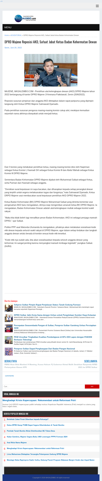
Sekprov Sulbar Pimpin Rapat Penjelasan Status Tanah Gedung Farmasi (47, 305)
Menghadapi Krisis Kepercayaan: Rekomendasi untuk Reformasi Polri (39, 400)
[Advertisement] (51, 140)
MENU (7, 27)
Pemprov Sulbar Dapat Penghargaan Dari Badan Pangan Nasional (44, 349)
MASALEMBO (51, 478)
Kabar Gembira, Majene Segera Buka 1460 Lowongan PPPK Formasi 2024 (37, 437)
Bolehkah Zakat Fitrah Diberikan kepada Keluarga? (27, 419)
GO (92, 386)
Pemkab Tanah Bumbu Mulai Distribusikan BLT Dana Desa (31, 431)
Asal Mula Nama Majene (17, 443)
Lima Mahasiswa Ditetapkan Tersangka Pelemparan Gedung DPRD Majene (37, 454)
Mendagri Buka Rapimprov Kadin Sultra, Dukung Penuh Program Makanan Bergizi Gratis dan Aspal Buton (50, 460)
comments (9, 376)
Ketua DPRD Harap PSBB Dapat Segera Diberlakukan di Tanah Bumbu (35, 425)
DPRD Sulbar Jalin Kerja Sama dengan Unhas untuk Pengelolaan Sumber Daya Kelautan (55, 315)
